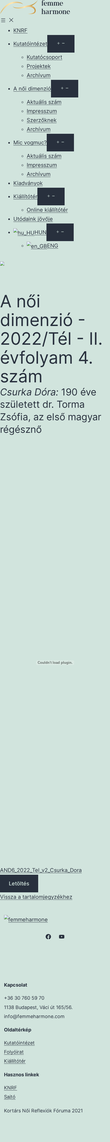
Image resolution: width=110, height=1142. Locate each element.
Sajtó (9, 1097)
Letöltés (19, 883)
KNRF (20, 30)
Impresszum (42, 111)
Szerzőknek (42, 120)
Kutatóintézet (30, 44)
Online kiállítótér (47, 210)
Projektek (39, 66)
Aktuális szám (44, 102)
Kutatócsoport (44, 57)
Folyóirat (14, 1052)
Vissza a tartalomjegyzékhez (36, 897)
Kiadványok (28, 183)
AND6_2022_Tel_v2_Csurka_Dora (41, 870)
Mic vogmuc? (30, 142)
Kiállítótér (25, 196)
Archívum (38, 75)
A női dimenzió (32, 88)
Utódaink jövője (33, 219)
